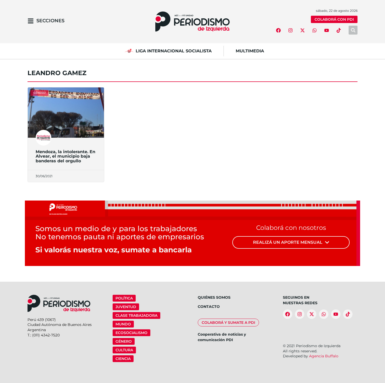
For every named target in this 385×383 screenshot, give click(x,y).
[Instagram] (290, 30)
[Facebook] (278, 30)
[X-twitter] (302, 30)
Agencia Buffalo (323, 356)
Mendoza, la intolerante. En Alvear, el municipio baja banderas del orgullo (65, 156)
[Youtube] (326, 30)
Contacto (209, 306)
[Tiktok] (338, 30)
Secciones (50, 21)
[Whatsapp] (314, 30)
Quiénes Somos (214, 297)
